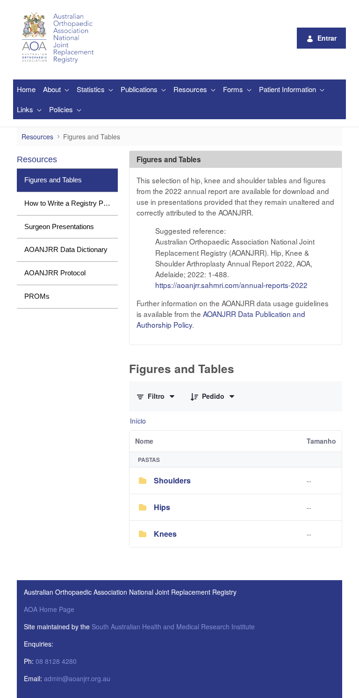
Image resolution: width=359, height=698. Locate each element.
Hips (162, 507)
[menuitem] (26, 89)
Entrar (327, 38)
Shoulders (172, 480)
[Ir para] (59, 37)
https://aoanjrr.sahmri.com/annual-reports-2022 (231, 285)
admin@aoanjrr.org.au (77, 678)
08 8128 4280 (56, 661)
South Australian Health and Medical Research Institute (173, 626)
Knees (165, 533)
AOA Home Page (49, 609)
